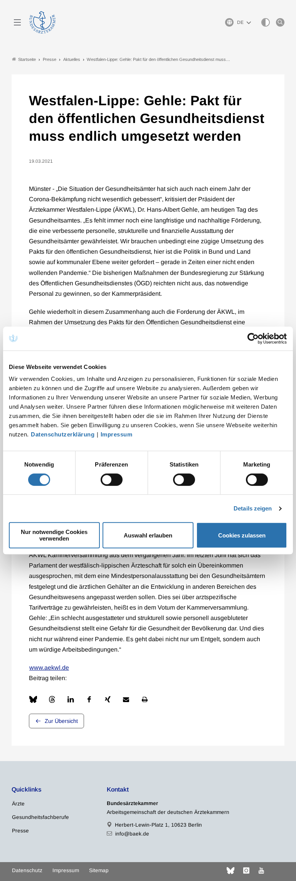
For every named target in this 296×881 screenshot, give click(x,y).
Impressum (117, 434)
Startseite (27, 59)
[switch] (112, 479)
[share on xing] (107, 699)
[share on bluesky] (33, 699)
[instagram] (246, 870)
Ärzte (18, 804)
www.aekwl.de (49, 667)
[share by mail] (126, 699)
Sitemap (99, 870)
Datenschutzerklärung (62, 434)
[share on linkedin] (70, 699)
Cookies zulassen (242, 535)
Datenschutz (27, 870)
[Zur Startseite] (42, 22)
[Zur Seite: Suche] (280, 22)
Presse (20, 831)
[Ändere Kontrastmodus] (265, 22)
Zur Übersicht (61, 721)
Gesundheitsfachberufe (40, 817)
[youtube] (261, 870)
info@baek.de (132, 834)
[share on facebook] (89, 699)
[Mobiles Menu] (17, 22)
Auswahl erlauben (148, 535)
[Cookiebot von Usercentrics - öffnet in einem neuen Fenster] (253, 338)
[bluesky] (230, 870)
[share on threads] (52, 699)
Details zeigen (253, 508)
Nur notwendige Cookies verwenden (54, 535)
